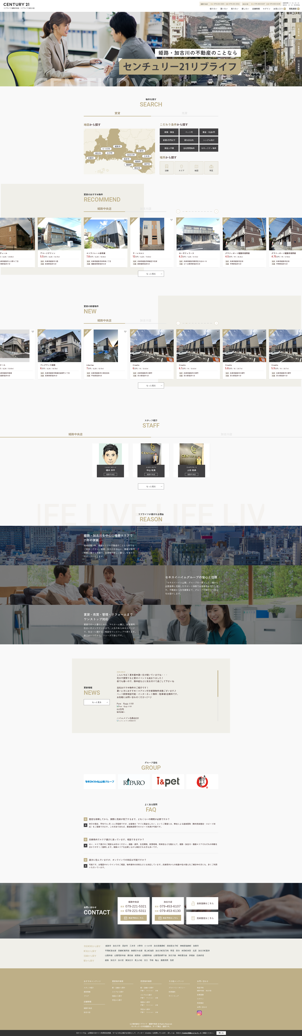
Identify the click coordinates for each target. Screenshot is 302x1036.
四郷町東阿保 (123, 951)
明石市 (137, 168)
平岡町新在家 (110, 951)
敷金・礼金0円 (209, 132)
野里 (172, 951)
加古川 (113, 960)
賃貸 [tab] (117, 113)
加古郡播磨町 (159, 946)
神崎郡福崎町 (185, 946)
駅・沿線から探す (118, 987)
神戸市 (147, 164)
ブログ (86, 996)
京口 (146, 960)
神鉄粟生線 (182, 955)
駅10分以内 (189, 140)
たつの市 (106, 148)
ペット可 (189, 132)
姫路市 (117, 146)
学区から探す (117, 1000)
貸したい (245, 8)
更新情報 (87, 992)
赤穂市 (91, 158)
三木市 (146, 156)
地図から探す (117, 996)
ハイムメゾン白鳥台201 (128, 718)
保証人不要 (169, 148)
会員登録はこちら (205, 903)
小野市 (141, 150)
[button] (178, 211)
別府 (172, 960)
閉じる (221, 1033)
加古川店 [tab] (145, 208)
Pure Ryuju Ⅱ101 (125, 703)
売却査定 (298, 67)
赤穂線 (192, 955)
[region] (167, 695)
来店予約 (298, 32)
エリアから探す (118, 992)
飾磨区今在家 (137, 951)
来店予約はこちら (136, 917)
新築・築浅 (169, 132)
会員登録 (298, 50)
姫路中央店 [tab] (104, 208)
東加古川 (129, 960)
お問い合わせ (202, 1007)
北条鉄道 (200, 955)
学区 (211, 170)
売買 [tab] (184, 113)
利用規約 (172, 992)
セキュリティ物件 (208, 148)
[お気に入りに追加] (33, 220)
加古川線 (172, 955)
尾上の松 (138, 960)
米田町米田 (186, 951)
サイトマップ (174, 996)
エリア (181, 170)
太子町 (110, 153)
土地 (156, 991)
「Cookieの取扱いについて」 (190, 1033)
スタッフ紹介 (89, 987)
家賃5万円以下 (169, 140)
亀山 (157, 960)
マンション (149, 991)
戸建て (142, 991)
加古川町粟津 (204, 951)
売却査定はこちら (205, 918)
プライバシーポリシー (177, 987)
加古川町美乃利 (162, 951)
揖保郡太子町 (172, 946)
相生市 (98, 153)
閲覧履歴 (294, 8)
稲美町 (138, 161)
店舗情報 (256, 8)
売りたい (235, 8)
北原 (195, 951)
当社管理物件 (189, 148)
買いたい (224, 8)
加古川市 (131, 154)
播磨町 (129, 164)
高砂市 (126, 158)
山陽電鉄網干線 (160, 955)
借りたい (213, 8)
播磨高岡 (164, 960)
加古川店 (87, 1012)
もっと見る (151, 273)
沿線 (167, 170)
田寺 (178, 951)
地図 (196, 170)
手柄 (151, 960)
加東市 (196, 946)
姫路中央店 (88, 1008)
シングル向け (208, 140)
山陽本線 (109, 955)
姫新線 (138, 955)
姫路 (107, 960)
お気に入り (279, 8)
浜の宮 (121, 960)
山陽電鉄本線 (120, 955)
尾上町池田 (149, 951)
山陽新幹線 (147, 955)
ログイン (266, 8)
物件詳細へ (121, 712)
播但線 (130, 955)
